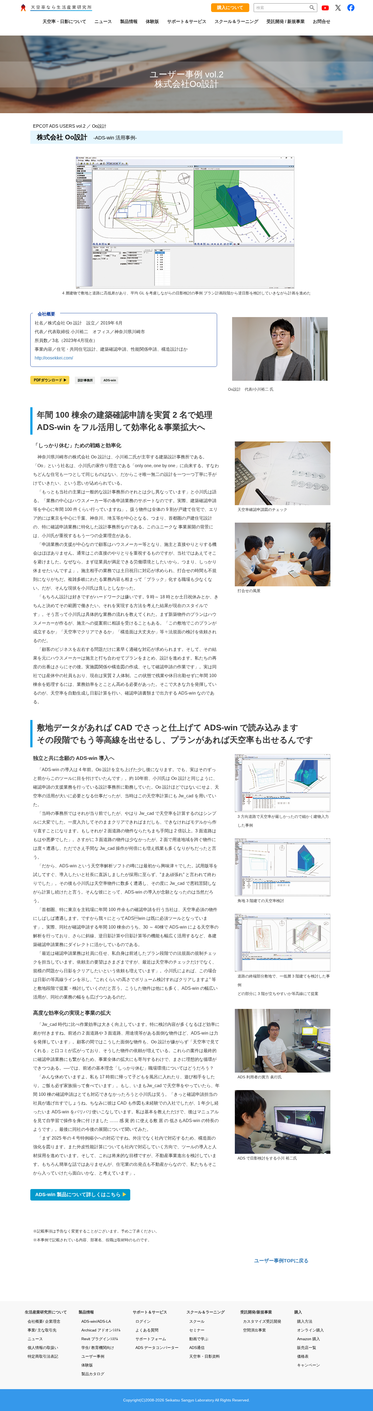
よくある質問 (146, 1330)
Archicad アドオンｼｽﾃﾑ (100, 1330)
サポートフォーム (150, 1339)
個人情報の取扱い (43, 1347)
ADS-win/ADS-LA (96, 1321)
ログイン (143, 1321)
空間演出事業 (254, 1330)
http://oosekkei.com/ (54, 358)
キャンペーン (308, 1365)
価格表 (303, 1356)
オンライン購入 (310, 1330)
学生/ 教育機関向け (97, 1347)
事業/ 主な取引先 (42, 1330)
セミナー (197, 1330)
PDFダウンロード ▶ (50, 380)
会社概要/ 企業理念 (44, 1321)
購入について (230, 7)
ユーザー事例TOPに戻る (281, 1260)
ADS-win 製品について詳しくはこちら (81, 1194)
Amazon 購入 (308, 1339)
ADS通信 (197, 1347)
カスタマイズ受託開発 (262, 1321)
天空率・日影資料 (204, 1356)
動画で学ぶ (198, 1339)
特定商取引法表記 (43, 1356)
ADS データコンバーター (157, 1347)
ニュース (35, 1339)
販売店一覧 (306, 1347)
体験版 (87, 1365)
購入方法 (304, 1321)
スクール (197, 1321)
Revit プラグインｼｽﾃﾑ (99, 1339)
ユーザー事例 (92, 1356)
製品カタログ (92, 1374)
